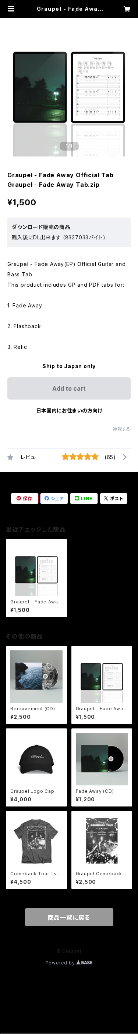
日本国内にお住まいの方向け (69, 410)
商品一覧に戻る (69, 917)
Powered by (61, 963)
